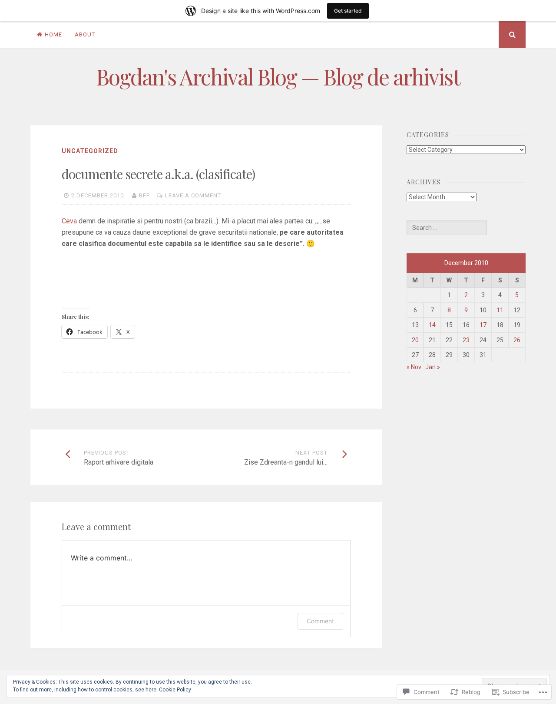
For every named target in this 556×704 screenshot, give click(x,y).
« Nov (414, 366)
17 (483, 324)
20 (415, 340)
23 (466, 340)
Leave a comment (193, 195)
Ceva (70, 221)
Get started (348, 10)
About (85, 34)
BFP (144, 195)
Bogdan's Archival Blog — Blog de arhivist (278, 76)
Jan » (432, 366)
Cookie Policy (175, 690)
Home (53, 34)
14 (432, 324)
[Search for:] (446, 227)
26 (516, 340)
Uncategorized (90, 150)
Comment (320, 621)
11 (499, 310)
